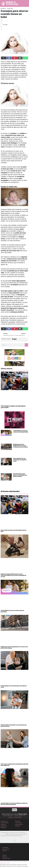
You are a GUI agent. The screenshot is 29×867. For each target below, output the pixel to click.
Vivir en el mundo (6, 858)
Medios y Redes (23, 814)
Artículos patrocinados (8, 815)
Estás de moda (5, 849)
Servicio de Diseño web (20, 815)
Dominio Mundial (4, 822)
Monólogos (3, 827)
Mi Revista (17, 826)
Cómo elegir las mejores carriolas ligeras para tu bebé (13, 530)
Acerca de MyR (17, 817)
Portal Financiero (19, 824)
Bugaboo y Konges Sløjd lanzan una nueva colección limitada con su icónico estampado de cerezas (13, 575)
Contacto (10, 817)
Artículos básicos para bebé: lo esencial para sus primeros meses (20, 475)
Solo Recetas (5, 847)
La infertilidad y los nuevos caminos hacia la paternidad (20, 431)
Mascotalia (17, 821)
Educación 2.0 (4, 821)
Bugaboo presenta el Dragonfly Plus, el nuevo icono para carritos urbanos (20, 446)
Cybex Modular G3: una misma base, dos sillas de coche (20, 460)
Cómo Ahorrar (18, 822)
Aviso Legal (19, 861)
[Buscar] (26, 345)
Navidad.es (3, 824)
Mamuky (4, 855)
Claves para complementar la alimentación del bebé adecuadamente (14, 764)
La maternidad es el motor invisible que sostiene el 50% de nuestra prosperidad (14, 803)
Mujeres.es (4, 857)
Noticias (3, 8)
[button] (14, 840)
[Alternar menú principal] (26, 3)
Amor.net (4, 850)
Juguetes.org (4, 826)
